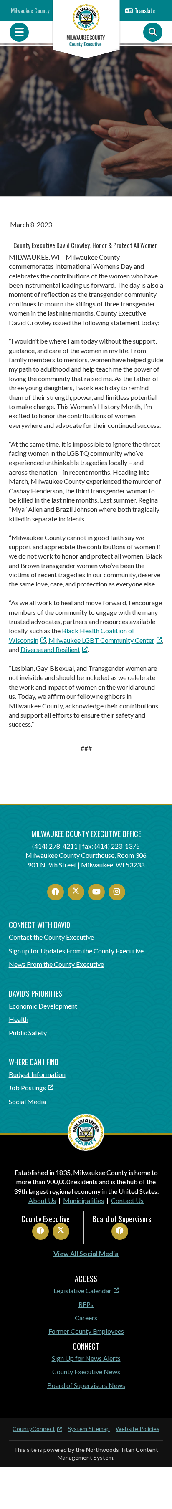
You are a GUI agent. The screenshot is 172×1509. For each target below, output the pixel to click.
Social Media (27, 1101)
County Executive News (86, 1371)
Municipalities (83, 1200)
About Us (42, 1200)
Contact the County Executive (51, 937)
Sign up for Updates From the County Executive (76, 951)
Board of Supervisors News (86, 1385)
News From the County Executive (56, 964)
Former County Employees (86, 1331)
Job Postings (27, 1088)
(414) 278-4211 (55, 846)
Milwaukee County (30, 10)
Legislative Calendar (82, 1290)
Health (18, 1019)
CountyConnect (34, 1428)
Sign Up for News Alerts (86, 1358)
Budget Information (37, 1074)
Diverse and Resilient (50, 649)
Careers (86, 1318)
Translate (144, 10)
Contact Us (127, 1200)
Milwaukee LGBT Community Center (101, 640)
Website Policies (137, 1428)
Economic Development (43, 1006)
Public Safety (28, 1032)
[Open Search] (152, 32)
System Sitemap (89, 1428)
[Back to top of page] (154, 1489)
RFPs (86, 1304)
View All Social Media (86, 1253)
